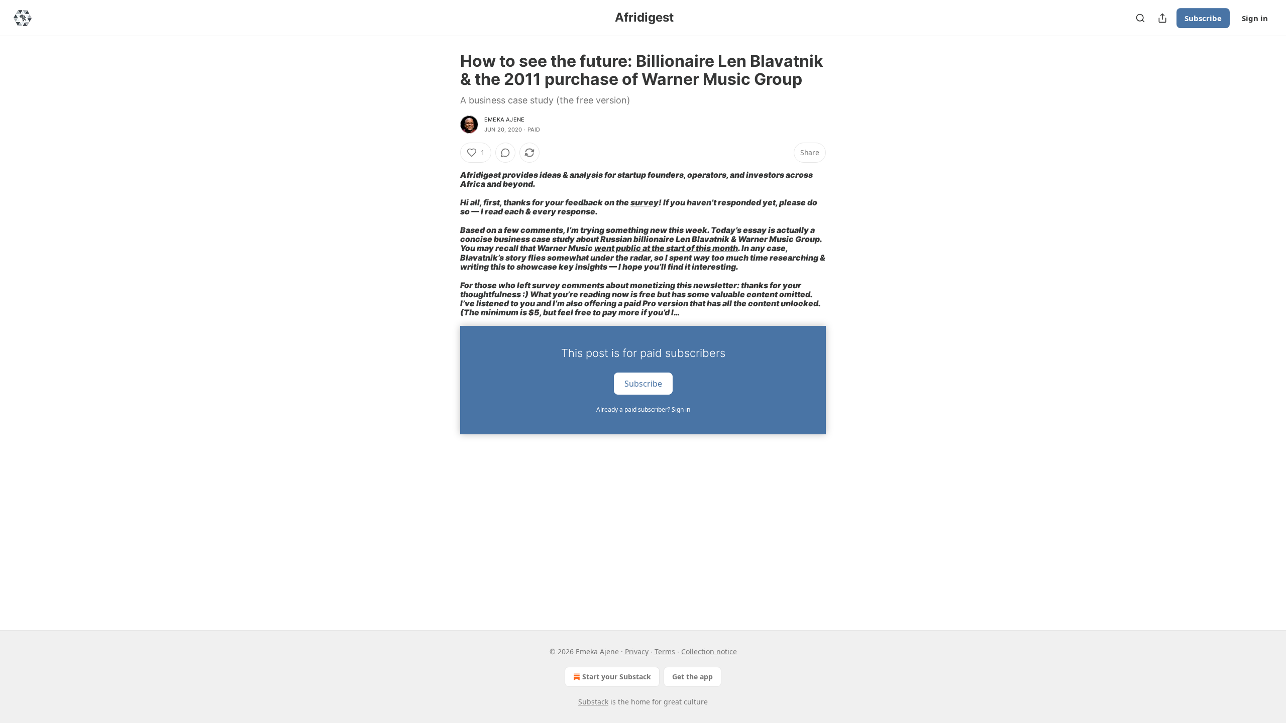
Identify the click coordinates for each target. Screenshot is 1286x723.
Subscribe (1203, 18)
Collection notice (709, 651)
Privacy (637, 651)
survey (644, 202)
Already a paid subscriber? (643, 409)
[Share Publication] (1162, 18)
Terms (665, 651)
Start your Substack (616, 676)
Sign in (1255, 18)
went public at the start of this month (666, 248)
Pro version (665, 303)
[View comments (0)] (505, 153)
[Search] (1140, 18)
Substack (593, 701)
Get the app (692, 676)
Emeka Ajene (504, 119)
